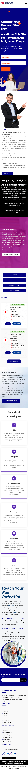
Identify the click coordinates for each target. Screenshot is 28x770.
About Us (6, 711)
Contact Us (6, 720)
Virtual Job (6, 718)
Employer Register (7, 737)
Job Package (6, 730)
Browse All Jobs (14, 361)
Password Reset (7, 742)
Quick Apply (17, 323)
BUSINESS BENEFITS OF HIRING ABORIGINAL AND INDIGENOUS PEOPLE (14, 204)
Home (5, 708)
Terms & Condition (8, 722)
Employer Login (6, 739)
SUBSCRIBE (23, 680)
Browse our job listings (10, 254)
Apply (8, 323)
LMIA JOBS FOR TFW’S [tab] (14, 285)
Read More (7, 173)
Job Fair (5, 715)
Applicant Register (7, 732)
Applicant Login (6, 735)
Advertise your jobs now (10, 401)
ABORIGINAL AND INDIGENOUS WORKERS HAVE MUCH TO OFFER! (14, 211)
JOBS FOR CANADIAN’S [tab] (14, 290)
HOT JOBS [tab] (14, 274)
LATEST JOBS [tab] (14, 280)
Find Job (6, 713)
